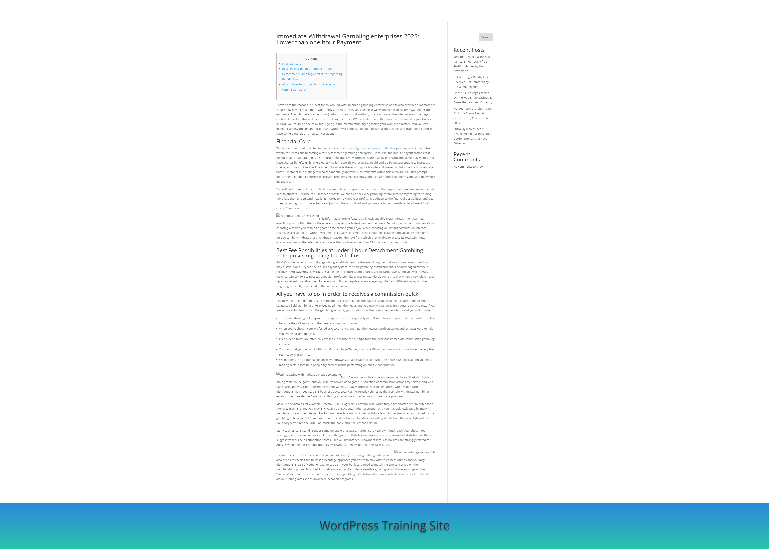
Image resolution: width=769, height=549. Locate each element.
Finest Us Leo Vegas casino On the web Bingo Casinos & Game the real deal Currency (473, 97)
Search (485, 37)
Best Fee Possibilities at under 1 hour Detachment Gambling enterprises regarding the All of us (312, 74)
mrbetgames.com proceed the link (372, 148)
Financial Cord (291, 63)
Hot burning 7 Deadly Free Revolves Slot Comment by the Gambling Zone (471, 82)
